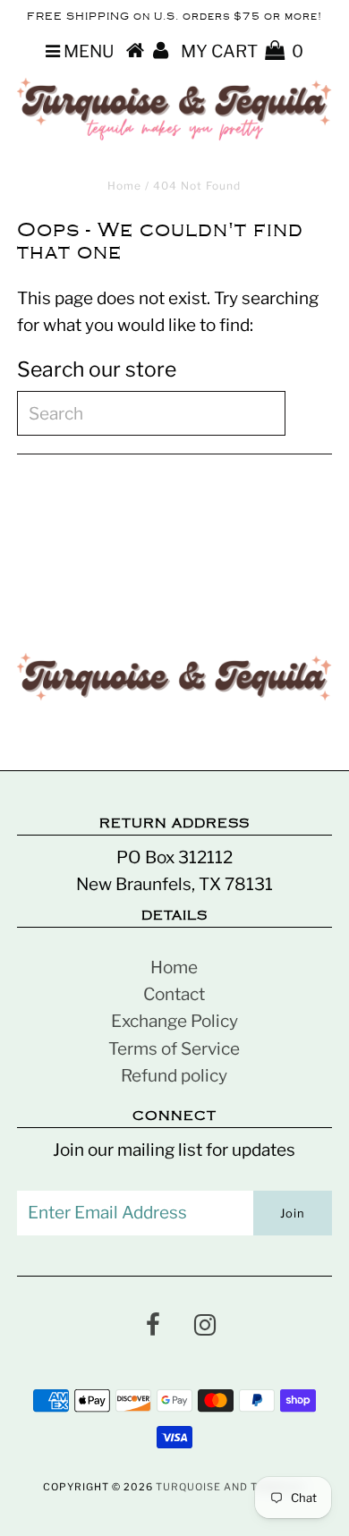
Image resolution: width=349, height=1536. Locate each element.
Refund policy (174, 1075)
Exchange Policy (174, 1021)
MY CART (242, 51)
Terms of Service (174, 1049)
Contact (174, 994)
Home (124, 185)
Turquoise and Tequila (228, 1487)
